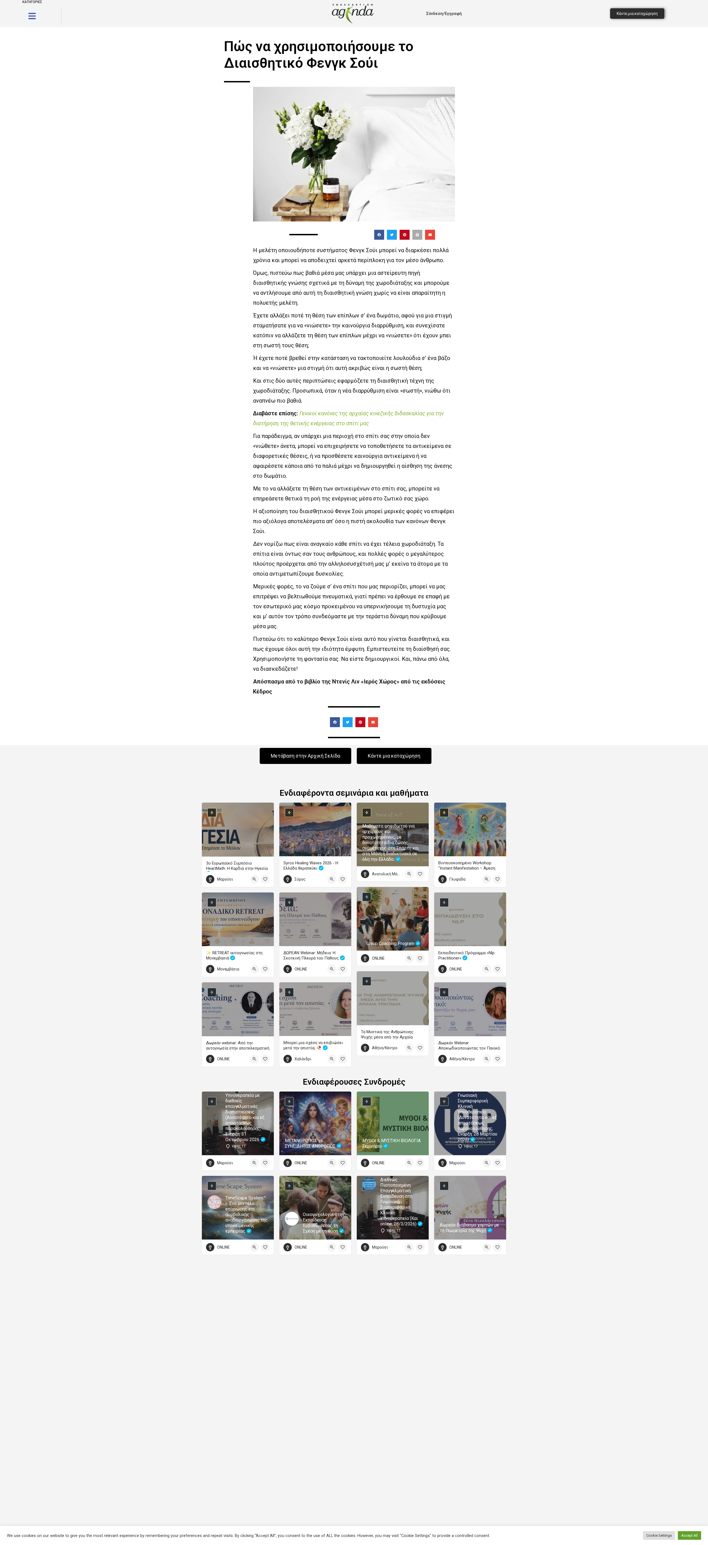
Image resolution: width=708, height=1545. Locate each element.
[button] (379, 235)
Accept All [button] (689, 1535)
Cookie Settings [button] (659, 1535)
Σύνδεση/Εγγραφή (444, 13)
